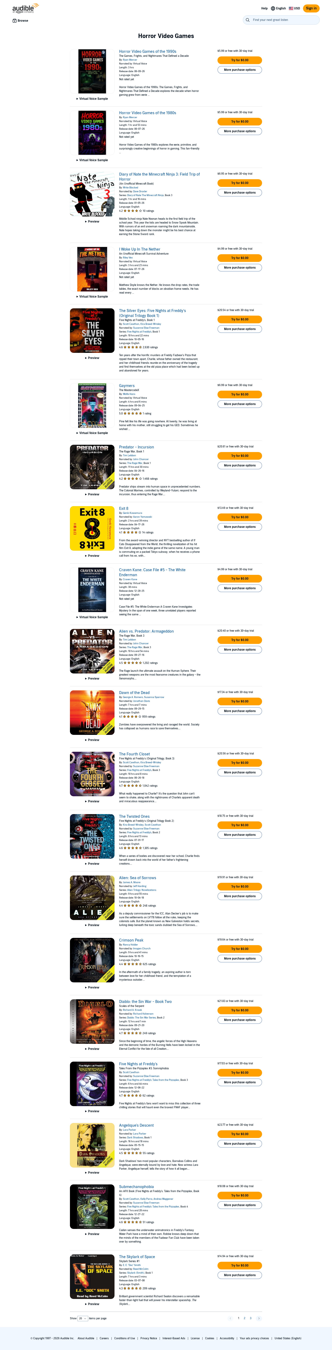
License (195, 1338)
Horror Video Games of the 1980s (147, 113)
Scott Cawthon (131, 324)
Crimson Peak (131, 940)
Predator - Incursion (136, 447)
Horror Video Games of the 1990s (147, 51)
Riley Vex (128, 257)
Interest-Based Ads (174, 1338)
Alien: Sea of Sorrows (137, 878)
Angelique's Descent (136, 1125)
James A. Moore (131, 882)
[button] (239, 60)
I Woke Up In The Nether (139, 249)
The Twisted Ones (134, 816)
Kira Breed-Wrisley (150, 324)
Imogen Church (142, 948)
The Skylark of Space (137, 1257)
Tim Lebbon (129, 455)
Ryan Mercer (130, 59)
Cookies (209, 1338)
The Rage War (134, 463)
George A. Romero (133, 697)
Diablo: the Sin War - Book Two (145, 1001)
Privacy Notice (148, 1338)
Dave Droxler (140, 191)
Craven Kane (130, 579)
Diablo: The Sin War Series (141, 1017)
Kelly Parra (146, 1199)
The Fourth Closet (134, 754)
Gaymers (127, 386)
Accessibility (227, 1338)
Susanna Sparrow (154, 697)
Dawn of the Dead (134, 693)
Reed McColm (141, 1269)
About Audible (86, 1338)
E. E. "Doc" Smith (132, 1265)
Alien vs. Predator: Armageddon (146, 631)
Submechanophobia (136, 1187)
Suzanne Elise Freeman (146, 327)
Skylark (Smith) (135, 1272)
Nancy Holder (130, 944)
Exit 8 (123, 508)
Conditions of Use (124, 1338)
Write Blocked (130, 187)
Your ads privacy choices (254, 1338)
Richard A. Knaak (132, 1010)
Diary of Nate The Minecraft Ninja (145, 195)
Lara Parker (129, 1129)
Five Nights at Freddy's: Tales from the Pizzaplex (153, 1080)
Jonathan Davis (141, 701)
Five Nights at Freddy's (139, 331)
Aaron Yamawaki (142, 516)
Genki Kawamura (132, 513)
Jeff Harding (139, 886)
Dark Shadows (135, 1137)
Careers (104, 1338)
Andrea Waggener (163, 1199)
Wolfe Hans (129, 394)
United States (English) (288, 1338)
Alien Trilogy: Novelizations (141, 890)
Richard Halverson (143, 1013)
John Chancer (141, 459)
